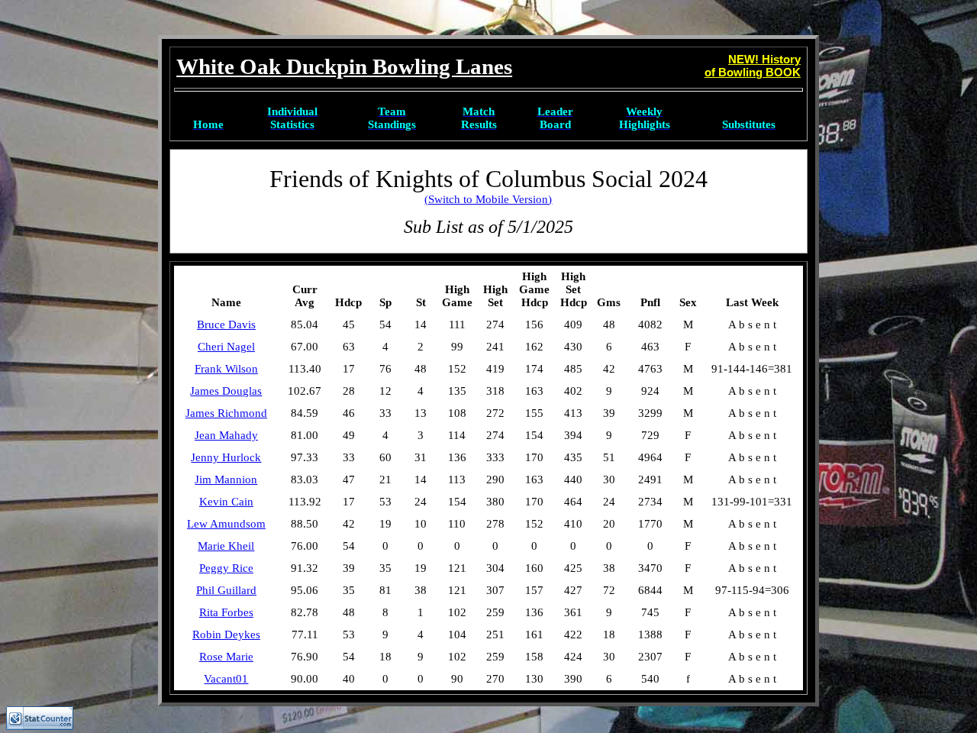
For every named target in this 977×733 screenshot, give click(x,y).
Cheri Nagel (226, 347)
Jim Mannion (226, 479)
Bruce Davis (226, 324)
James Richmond (226, 413)
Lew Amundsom (226, 524)
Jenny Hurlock (226, 457)
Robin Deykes (226, 634)
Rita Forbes (226, 612)
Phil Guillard (226, 590)
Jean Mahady (226, 435)
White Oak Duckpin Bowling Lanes (344, 66)
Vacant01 (226, 679)
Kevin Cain (226, 502)
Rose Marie (226, 657)
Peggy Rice (226, 568)
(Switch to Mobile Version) (488, 199)
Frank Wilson (226, 369)
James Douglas (226, 391)
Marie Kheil (226, 546)
